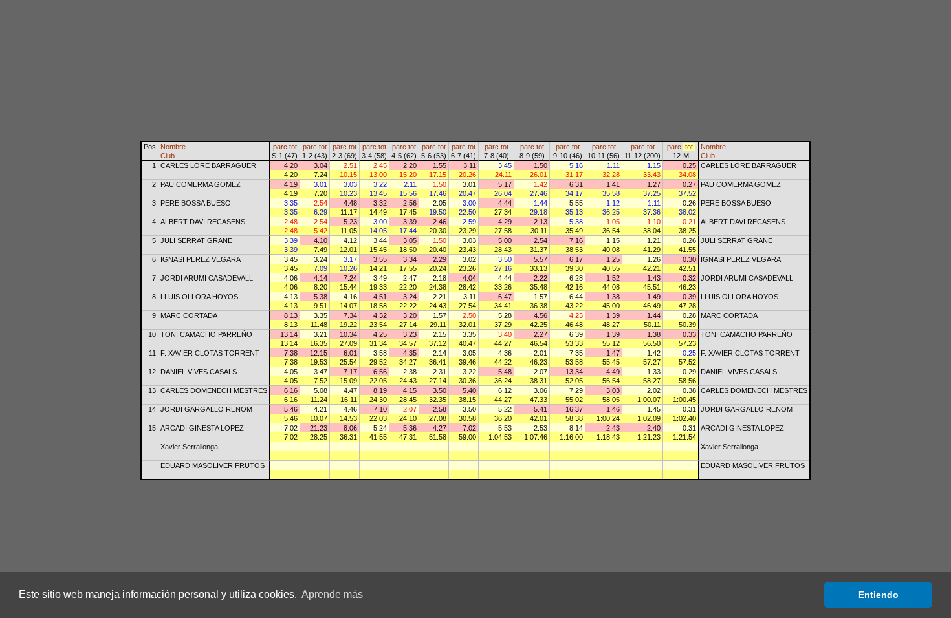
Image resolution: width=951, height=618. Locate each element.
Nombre (173, 147)
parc (280, 147)
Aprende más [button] (332, 594)
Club (167, 156)
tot (293, 147)
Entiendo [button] (878, 595)
